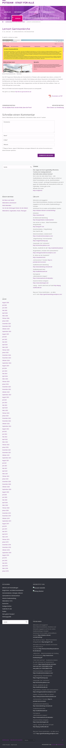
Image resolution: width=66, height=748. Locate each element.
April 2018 (5, 565)
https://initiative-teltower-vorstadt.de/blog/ (44, 210)
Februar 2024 (5, 381)
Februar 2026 (5, 318)
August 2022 (5, 429)
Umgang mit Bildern (16, 740)
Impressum (5, 740)
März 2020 (5, 505)
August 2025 (5, 334)
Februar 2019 (5, 539)
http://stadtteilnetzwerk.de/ (40, 271)
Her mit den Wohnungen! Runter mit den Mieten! (15, 208)
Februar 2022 (5, 444)
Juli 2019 (4, 526)
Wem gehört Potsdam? (8, 614)
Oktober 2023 (6, 392)
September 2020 (6, 489)
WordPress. (60, 744)
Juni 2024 (4, 371)
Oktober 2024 (6, 360)
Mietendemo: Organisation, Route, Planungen (14, 210)
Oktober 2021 (6, 455)
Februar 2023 (5, 413)
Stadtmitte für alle (7, 609)
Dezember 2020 (6, 481)
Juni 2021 (4, 465)
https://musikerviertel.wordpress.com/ (43, 236)
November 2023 (6, 389)
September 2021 (6, 458)
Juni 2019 (4, 529)
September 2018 (6, 552)
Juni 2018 (4, 560)
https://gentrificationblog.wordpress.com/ (51, 294)
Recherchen (5, 603)
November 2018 (6, 547)
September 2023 (6, 394)
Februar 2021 (5, 476)
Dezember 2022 (6, 418)
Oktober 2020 (6, 486)
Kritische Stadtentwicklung (9, 598)
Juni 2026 (4, 307)
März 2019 (5, 537)
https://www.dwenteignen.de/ (41, 283)
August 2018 (5, 555)
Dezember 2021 (6, 450)
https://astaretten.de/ (38, 215)
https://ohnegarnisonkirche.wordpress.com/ (44, 252)
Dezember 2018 (6, 544)
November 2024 (6, 358)
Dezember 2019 (6, 513)
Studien (4, 611)
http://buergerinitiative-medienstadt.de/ (43, 220)
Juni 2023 (4, 402)
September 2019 (6, 521)
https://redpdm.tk (37, 190)
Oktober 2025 (6, 329)
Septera (53, 744)
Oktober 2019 (6, 518)
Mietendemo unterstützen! (9, 202)
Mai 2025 (4, 342)
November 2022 (6, 421)
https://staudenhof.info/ (39, 257)
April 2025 (5, 344)
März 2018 (5, 568)
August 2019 (5, 523)
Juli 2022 (4, 431)
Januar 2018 (5, 571)
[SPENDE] (62, 3)
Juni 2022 (4, 434)
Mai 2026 (4, 310)
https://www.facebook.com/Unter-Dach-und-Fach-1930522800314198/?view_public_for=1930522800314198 (44, 666)
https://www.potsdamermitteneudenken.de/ (44, 696)
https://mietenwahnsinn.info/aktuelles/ (43, 278)
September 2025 (6, 331)
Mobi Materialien (6, 205)
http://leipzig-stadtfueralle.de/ (41, 726)
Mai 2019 (4, 531)
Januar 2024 (5, 384)
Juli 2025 (4, 336)
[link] (24, 24)
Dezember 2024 (6, 355)
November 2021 (6, 452)
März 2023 (5, 410)
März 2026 (5, 315)
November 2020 (6, 484)
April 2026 (5, 313)
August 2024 (5, 365)
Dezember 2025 (6, 323)
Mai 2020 (4, 500)
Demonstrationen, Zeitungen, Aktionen (12, 593)
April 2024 (5, 376)
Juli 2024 (4, 368)
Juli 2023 (4, 400)
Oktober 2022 (6, 423)
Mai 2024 (4, 373)
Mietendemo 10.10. (7, 601)
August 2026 (5, 302)
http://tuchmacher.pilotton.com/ (41, 245)
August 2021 (5, 460)
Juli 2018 (4, 558)
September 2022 (6, 426)
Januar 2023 (5, 415)
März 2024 (5, 379)
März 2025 (5, 347)
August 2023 (5, 397)
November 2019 (6, 515)
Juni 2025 (4, 339)
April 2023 (5, 408)
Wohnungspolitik (6, 616)
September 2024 (6, 363)
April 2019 (5, 534)
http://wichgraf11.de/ (38, 226)
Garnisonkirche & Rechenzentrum (24, 31)
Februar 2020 (5, 508)
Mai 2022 (4, 437)
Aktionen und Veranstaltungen (10, 587)
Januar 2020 (5, 510)
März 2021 (5, 473)
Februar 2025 (5, 350)
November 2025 (6, 326)
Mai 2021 (4, 468)
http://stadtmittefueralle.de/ (55, 248)
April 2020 (5, 502)
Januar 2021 (5, 479)
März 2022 (5, 442)
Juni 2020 (4, 497)
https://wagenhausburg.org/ (40, 240)
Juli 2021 (4, 463)
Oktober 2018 (6, 550)
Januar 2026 (5, 321)
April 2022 (5, 439)
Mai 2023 (4, 405)
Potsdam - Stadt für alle (18, 2)
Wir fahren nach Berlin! (8, 200)
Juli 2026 (4, 305)
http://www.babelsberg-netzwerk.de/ (42, 267)
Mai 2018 (4, 563)
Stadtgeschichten (6, 606)
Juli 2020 (4, 494)
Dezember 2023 (6, 386)
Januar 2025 (5, 352)
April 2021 (5, 471)
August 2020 (5, 492)
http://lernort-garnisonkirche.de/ (23, 91)
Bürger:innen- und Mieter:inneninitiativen (12, 590)
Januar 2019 (5, 542)
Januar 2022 (5, 447)
